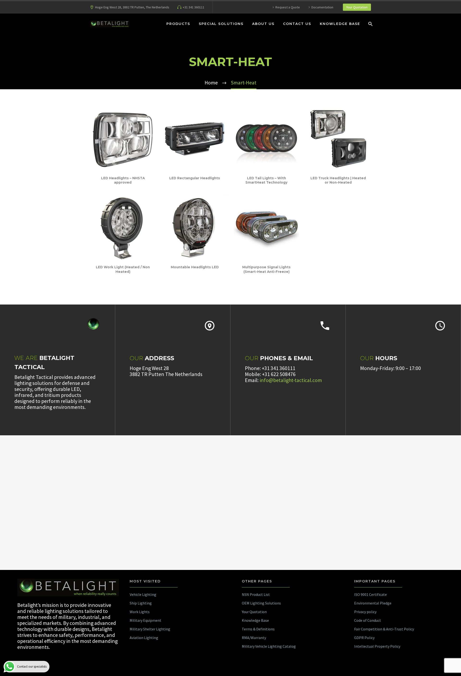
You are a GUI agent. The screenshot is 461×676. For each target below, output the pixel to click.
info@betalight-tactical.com (291, 380)
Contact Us (297, 24)
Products (178, 24)
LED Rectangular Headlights (194, 178)
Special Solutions (221, 24)
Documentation (322, 7)
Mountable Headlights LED (195, 267)
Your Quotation (357, 7)
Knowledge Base (340, 24)
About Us (263, 24)
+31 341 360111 (193, 7)
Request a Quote (287, 7)
